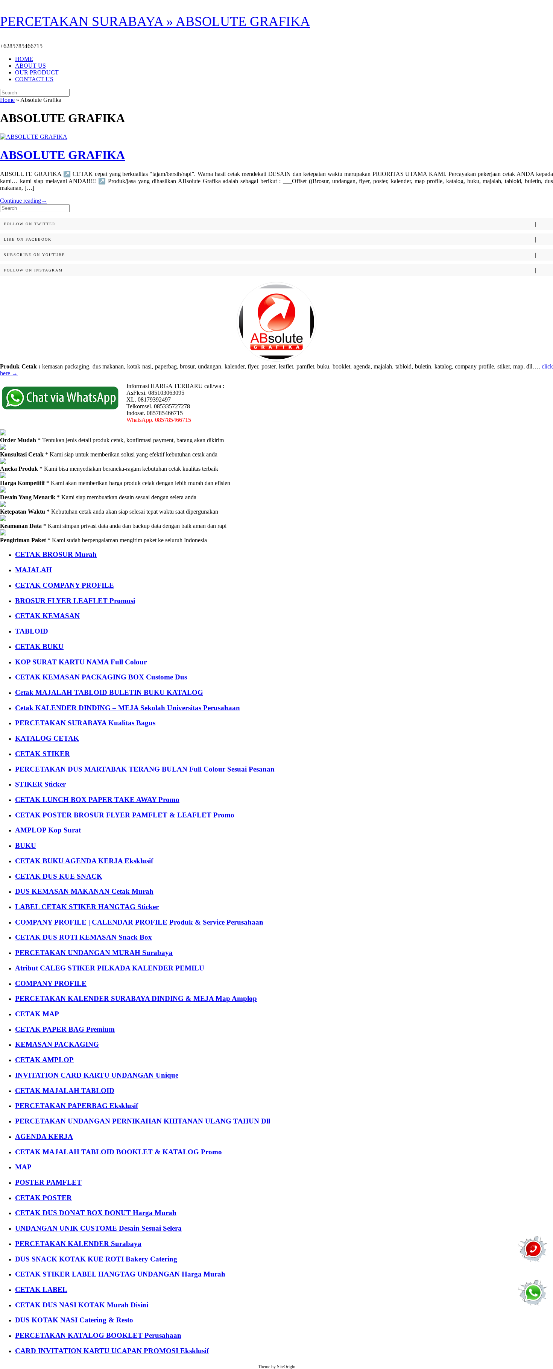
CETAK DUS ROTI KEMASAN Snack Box (83, 937)
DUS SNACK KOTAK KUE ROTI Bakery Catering (96, 1259)
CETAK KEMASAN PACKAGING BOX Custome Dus (101, 677)
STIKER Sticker (40, 784)
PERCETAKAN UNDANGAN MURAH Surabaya (94, 953)
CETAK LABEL (41, 1289)
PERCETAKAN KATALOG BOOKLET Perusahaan (98, 1335)
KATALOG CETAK (47, 738)
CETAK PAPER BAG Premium (65, 1029)
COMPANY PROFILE (51, 983)
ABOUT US (30, 65)
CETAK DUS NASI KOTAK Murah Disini (81, 1305)
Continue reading (23, 200)
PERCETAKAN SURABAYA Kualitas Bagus (85, 723)
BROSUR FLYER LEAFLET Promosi (75, 601)
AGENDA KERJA (44, 1136)
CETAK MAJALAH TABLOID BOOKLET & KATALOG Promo (118, 1152)
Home (7, 100)
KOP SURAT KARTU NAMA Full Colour (81, 662)
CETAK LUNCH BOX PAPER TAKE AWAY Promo (97, 800)
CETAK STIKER (42, 754)
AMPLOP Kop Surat (48, 830)
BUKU (25, 845)
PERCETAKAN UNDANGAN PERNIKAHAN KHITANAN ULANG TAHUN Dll (142, 1121)
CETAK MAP (37, 1014)
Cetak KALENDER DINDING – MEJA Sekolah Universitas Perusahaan (127, 708)
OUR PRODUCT (37, 72)
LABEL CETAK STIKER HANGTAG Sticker (87, 907)
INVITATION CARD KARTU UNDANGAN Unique (96, 1075)
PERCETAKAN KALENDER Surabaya (78, 1244)
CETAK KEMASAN (47, 616)
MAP (23, 1167)
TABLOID (31, 631)
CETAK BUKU (39, 646)
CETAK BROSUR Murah (56, 554)
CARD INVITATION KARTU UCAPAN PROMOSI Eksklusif (112, 1351)
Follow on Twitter (30, 224)
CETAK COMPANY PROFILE (64, 585)
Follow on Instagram (33, 270)
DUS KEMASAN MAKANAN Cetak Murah (84, 891)
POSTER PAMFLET (48, 1182)
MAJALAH (33, 570)
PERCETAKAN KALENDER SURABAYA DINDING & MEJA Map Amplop (136, 998)
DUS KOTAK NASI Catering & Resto (74, 1320)
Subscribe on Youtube (34, 255)
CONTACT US (34, 79)
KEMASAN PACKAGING (57, 1044)
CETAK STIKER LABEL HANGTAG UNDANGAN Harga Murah (120, 1274)
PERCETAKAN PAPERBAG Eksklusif (76, 1106)
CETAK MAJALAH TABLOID (64, 1091)
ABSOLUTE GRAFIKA (62, 155)
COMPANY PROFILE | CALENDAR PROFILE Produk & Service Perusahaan (139, 922)
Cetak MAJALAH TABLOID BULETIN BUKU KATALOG (109, 692)
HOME (24, 59)
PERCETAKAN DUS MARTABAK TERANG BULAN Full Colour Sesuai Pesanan (145, 769)
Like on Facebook (28, 239)
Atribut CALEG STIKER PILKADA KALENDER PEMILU (109, 968)
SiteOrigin (286, 1366)
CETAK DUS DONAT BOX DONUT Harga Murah (95, 1213)
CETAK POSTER (43, 1198)
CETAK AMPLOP (44, 1060)
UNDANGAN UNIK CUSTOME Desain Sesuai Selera (98, 1228)
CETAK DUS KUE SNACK (58, 876)
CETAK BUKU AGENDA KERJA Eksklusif (84, 861)
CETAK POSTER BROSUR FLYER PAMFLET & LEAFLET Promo (124, 815)
